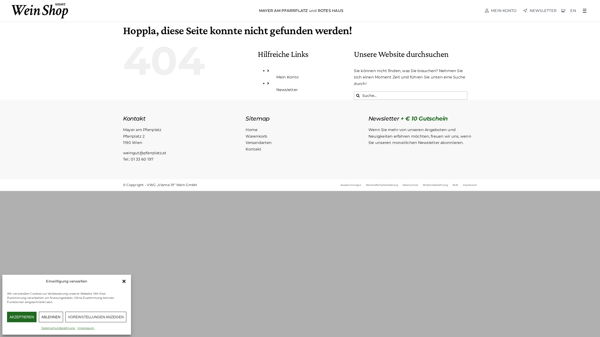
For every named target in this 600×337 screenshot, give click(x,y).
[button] (124, 281)
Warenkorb (256, 136)
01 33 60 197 (142, 159)
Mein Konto (287, 77)
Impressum (85, 328)
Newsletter (287, 90)
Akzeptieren (22, 317)
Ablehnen (50, 317)
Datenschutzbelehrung (58, 328)
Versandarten (259, 142)
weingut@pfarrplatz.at (144, 153)
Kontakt (253, 149)
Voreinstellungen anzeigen (96, 317)
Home (252, 130)
